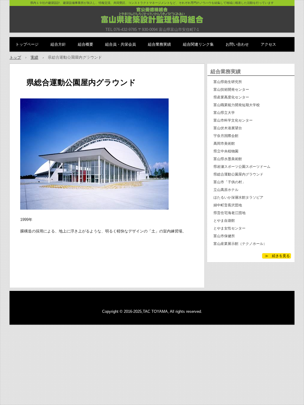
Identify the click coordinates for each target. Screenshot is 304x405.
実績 (34, 57)
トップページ (27, 44)
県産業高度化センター (231, 97)
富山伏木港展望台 (227, 128)
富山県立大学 (224, 113)
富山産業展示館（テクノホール (238, 244)
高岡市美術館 (224, 143)
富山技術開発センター (231, 89)
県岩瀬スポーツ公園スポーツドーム (241, 167)
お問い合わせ (237, 44)
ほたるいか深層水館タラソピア (238, 197)
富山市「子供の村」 (229, 182)
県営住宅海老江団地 (229, 213)
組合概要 (85, 44)
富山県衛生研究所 (227, 82)
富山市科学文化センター (233, 120)
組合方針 (58, 44)
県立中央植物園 (225, 151)
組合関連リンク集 (198, 44)
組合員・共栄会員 (120, 44)
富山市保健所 (224, 236)
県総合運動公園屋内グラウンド (238, 174)
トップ (15, 57)
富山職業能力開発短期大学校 (236, 105)
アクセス (268, 44)
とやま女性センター (229, 228)
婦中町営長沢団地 (227, 205)
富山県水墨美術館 (227, 159)
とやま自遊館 (224, 221)
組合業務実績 (159, 44)
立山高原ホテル (225, 190)
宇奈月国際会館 (225, 136)
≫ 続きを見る (276, 256)
